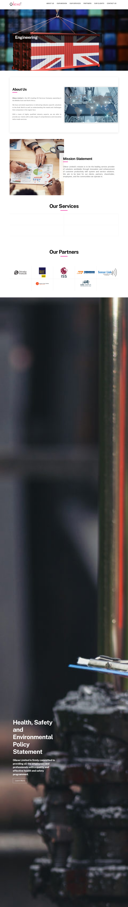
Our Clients (99, 3)
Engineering (91, 220)
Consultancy (37, 220)
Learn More (20, 781)
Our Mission (62, 3)
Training (91, 231)
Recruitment (37, 231)
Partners (87, 3)
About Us (50, 3)
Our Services (75, 3)
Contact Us (111, 3)
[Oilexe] (15, 6)
